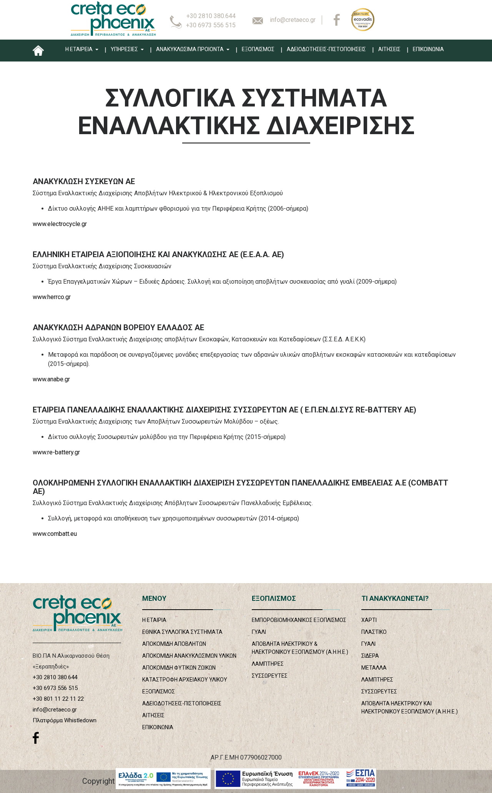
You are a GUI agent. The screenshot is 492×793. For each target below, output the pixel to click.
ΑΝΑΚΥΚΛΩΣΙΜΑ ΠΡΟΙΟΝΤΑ (190, 49)
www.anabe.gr (51, 379)
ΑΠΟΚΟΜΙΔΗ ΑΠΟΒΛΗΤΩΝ (174, 644)
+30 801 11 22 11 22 (58, 698)
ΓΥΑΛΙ (259, 632)
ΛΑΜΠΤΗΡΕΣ (268, 664)
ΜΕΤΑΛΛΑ (374, 668)
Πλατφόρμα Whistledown (64, 720)
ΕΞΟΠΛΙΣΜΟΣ (258, 49)
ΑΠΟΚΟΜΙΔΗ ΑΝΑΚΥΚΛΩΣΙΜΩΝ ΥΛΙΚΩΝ (189, 656)
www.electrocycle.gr (60, 224)
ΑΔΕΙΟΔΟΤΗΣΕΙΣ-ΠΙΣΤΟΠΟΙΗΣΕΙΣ (326, 49)
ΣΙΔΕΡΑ (370, 656)
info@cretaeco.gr (293, 19)
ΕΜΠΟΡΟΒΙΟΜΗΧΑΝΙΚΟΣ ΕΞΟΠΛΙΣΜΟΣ (299, 620)
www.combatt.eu (55, 533)
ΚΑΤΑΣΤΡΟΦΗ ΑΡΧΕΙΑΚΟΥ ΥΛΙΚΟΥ (184, 680)
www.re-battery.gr (56, 452)
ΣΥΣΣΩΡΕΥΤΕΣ (270, 676)
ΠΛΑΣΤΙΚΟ (374, 632)
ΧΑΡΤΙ (369, 620)
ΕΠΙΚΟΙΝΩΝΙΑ (428, 49)
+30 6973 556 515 (211, 25)
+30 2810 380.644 (211, 16)
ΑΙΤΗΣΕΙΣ (389, 49)
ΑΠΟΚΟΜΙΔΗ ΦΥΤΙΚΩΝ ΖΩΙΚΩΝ (179, 668)
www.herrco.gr (52, 297)
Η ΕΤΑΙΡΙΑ (154, 620)
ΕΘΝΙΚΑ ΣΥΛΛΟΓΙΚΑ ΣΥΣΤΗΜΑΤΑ (182, 632)
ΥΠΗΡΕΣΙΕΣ (125, 49)
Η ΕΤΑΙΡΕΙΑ (79, 49)
